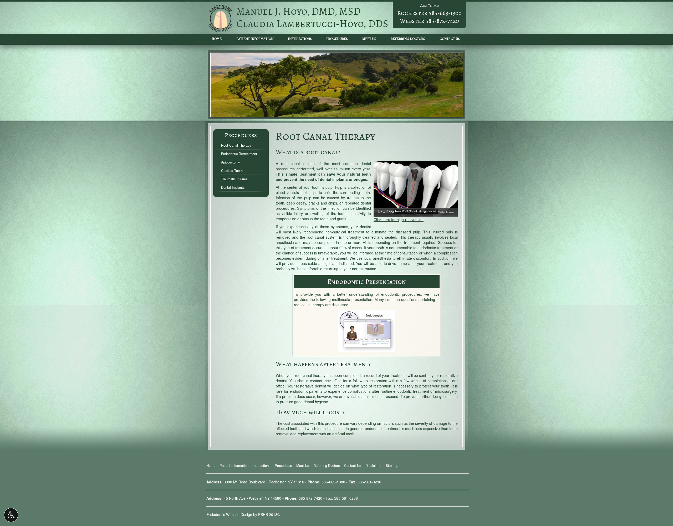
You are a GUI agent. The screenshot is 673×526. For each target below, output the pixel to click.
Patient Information (254, 39)
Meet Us (369, 39)
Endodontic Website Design (229, 514)
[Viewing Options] (11, 515)
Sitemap (392, 465)
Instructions (300, 39)
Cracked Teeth (232, 170)
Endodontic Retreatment (239, 153)
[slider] (415, 212)
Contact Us (450, 39)
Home (217, 39)
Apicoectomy (230, 162)
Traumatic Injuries (234, 179)
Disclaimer (373, 465)
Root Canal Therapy (236, 145)
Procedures (337, 39)
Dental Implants (232, 187)
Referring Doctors (408, 39)
